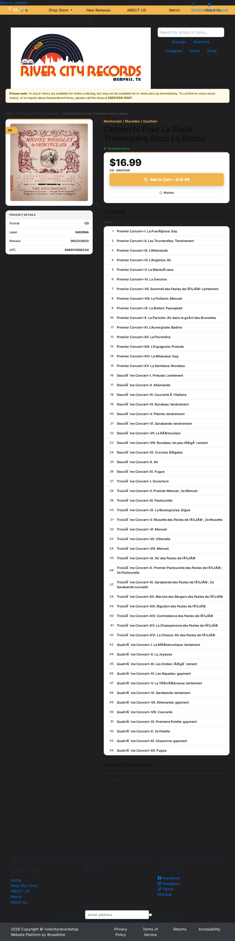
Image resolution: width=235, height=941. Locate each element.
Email (166, 894)
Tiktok (167, 889)
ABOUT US (20, 891)
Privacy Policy (120, 932)
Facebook (170, 878)
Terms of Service (150, 932)
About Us (19, 902)
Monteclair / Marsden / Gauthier (38, 113)
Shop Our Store (24, 885)
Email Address (69, 914)
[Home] (81, 58)
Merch (16, 896)
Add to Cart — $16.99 (170, 179)
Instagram (170, 883)
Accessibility (209, 929)
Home (9, 113)
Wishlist (168, 192)
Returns (179, 929)
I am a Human (166, 914)
